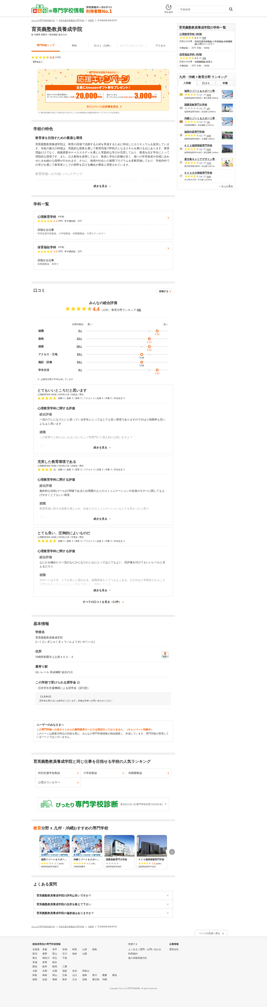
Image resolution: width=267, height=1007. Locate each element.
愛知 (34, 966)
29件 (209, 149)
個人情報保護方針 (137, 958)
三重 (64, 966)
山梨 (84, 953)
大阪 (34, 971)
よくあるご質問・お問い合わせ (144, 949)
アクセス (160, 45)
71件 (209, 163)
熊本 (64, 979)
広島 (64, 975)
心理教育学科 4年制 (190, 34)
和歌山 (85, 971)
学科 (74, 45)
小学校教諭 (90, 772)
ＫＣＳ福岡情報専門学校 (198, 145)
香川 (94, 975)
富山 (54, 953)
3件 (204, 58)
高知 (114, 975)
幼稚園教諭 (135, 772)
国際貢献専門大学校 (195, 104)
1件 (208, 108)
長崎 (54, 979)
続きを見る (100, 186)
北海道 (35, 949)
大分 (74, 979)
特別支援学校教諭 (49, 772)
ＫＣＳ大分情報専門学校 (198, 172)
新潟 (34, 953)
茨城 (34, 962)
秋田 (74, 949)
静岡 (54, 966)
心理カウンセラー (49, 782)
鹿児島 (95, 979)
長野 (44, 953)
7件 (208, 122)
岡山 (54, 975)
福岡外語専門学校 (194, 131)
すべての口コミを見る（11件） (102, 601)
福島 (94, 949)
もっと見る (227, 186)
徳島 (84, 975)
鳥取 (34, 975)
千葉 (64, 958)
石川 (64, 953)
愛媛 (104, 975)
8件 (204, 38)
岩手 (54, 949)
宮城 (64, 949)
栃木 (54, 962)
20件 (209, 136)
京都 (54, 971)
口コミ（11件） (103, 45)
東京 (34, 958)
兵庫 (44, 971)
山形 (84, 949)
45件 (209, 95)
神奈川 (45, 958)
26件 (209, 176)
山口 (74, 975)
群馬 (44, 962)
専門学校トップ (46, 45)
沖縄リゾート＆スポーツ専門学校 (203, 118)
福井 (74, 953)
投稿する (163, 291)
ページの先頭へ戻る (209, 933)
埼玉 (54, 958)
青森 (44, 949)
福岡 (34, 979)
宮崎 (84, 979)
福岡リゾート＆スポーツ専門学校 (203, 90)
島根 (44, 975)
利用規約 (133, 953)
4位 (139, 309)
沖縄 (104, 979)
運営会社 (174, 949)
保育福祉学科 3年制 (190, 54)
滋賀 (64, 971)
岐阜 (44, 966)
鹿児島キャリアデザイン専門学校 (203, 159)
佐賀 (44, 979)
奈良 (74, 971)
